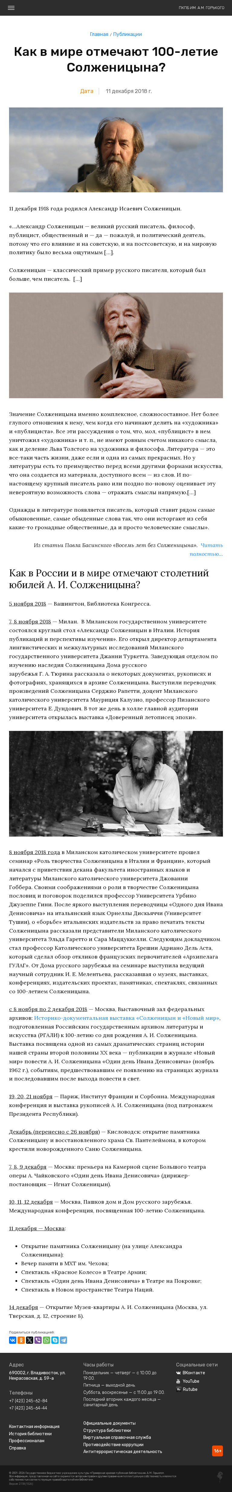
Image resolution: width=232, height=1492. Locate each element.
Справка (17, 1448)
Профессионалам (26, 1440)
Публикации (127, 34)
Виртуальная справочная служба (117, 1437)
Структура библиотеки (107, 1430)
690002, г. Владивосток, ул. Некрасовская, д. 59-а (37, 1375)
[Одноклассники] (21, 1340)
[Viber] (38, 1340)
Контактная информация (34, 1426)
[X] (29, 1340)
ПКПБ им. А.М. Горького (201, 7)
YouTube (191, 1381)
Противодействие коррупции (113, 1444)
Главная (99, 34)
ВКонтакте (194, 1372)
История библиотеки (30, 1433)
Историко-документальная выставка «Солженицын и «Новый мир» (126, 1017)
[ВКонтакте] (12, 1340)
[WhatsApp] (46, 1340)
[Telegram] (63, 1340)
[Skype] (55, 1340)
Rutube (190, 1389)
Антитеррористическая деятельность (122, 1451)
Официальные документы (109, 1423)
